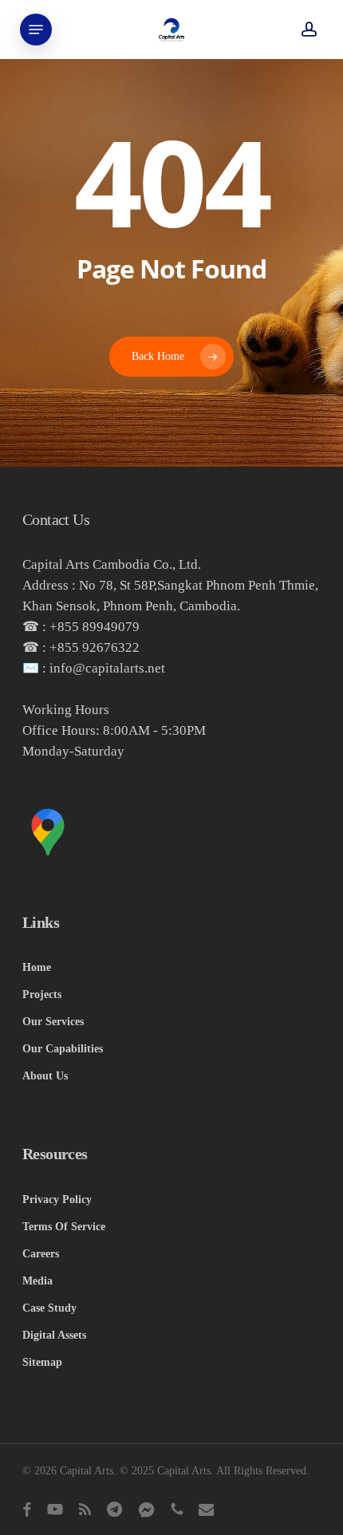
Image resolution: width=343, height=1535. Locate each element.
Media (37, 1281)
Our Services (53, 1022)
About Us (45, 1076)
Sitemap (42, 1362)
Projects (41, 994)
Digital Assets (54, 1335)
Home (36, 967)
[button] (36, 29)
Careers (40, 1254)
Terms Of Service (63, 1227)
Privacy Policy (57, 1200)
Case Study (49, 1308)
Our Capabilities (62, 1049)
